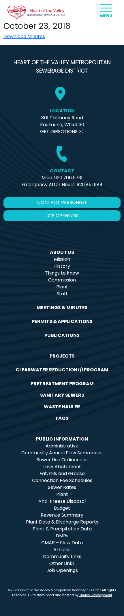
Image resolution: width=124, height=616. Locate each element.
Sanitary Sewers (62, 395)
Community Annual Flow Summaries (62, 452)
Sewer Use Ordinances (62, 459)
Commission (62, 280)
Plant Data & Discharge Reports (62, 522)
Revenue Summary (62, 515)
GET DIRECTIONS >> (62, 131)
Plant (62, 287)
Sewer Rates (62, 487)
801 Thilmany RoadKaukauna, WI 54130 (62, 121)
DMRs (62, 535)
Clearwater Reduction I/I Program (62, 369)
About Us (62, 252)
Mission (62, 259)
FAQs (62, 418)
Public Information (62, 439)
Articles (62, 549)
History (62, 266)
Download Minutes (24, 36)
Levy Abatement (62, 466)
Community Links (62, 556)
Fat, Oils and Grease (62, 473)
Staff (62, 293)
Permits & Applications (62, 321)
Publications (62, 335)
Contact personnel (62, 202)
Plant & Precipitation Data (62, 529)
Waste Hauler (62, 406)
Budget (62, 508)
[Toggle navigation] (106, 8)
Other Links (62, 563)
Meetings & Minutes (62, 307)
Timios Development (95, 595)
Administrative (62, 446)
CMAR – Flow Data (62, 542)
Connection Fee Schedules (62, 480)
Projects (62, 356)
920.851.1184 (90, 184)
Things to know (62, 273)
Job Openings (62, 570)
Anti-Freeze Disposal (62, 501)
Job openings (62, 215)
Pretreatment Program (62, 383)
